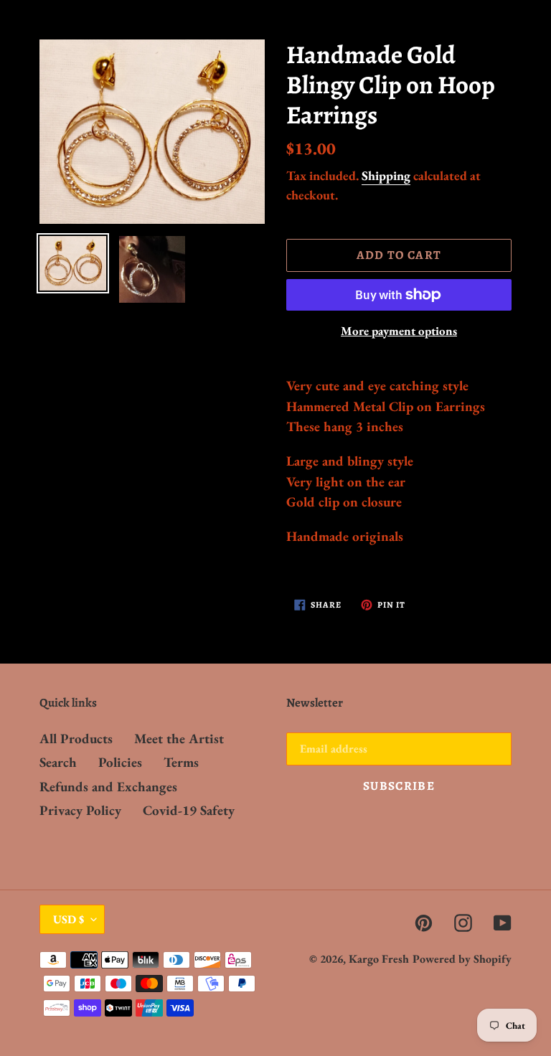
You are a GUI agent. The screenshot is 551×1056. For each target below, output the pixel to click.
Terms (181, 762)
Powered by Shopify (462, 958)
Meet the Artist (179, 739)
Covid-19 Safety (189, 810)
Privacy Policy (80, 810)
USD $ (68, 919)
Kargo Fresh (379, 958)
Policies (120, 762)
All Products (76, 739)
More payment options (399, 331)
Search (58, 762)
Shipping (386, 175)
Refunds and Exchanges (108, 787)
